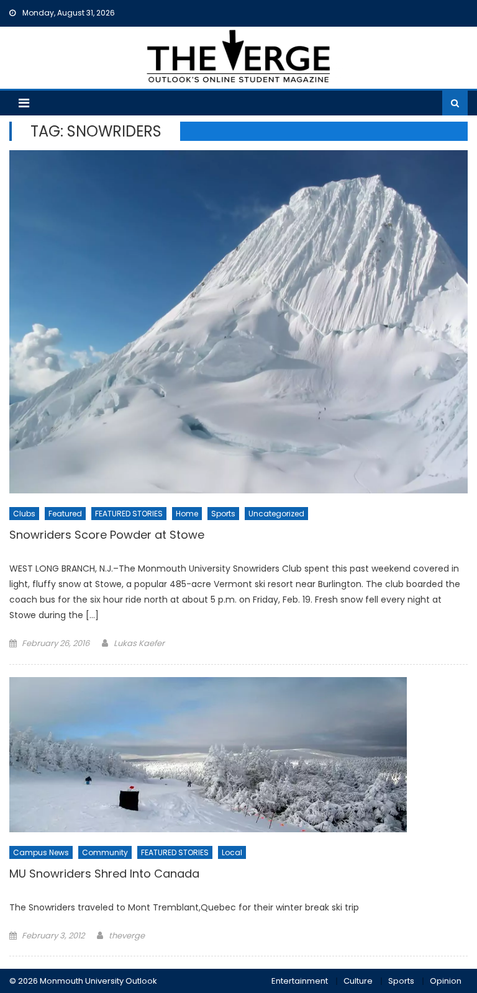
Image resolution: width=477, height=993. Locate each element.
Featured (65, 513)
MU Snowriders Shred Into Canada (104, 873)
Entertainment (299, 981)
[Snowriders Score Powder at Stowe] (238, 321)
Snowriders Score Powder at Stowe (106, 535)
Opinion (445, 981)
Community (105, 852)
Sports (223, 513)
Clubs (24, 513)
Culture (358, 981)
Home (187, 513)
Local (232, 852)
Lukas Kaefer (139, 643)
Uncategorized (276, 513)
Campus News (41, 852)
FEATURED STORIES (129, 513)
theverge (127, 935)
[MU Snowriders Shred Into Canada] (238, 754)
